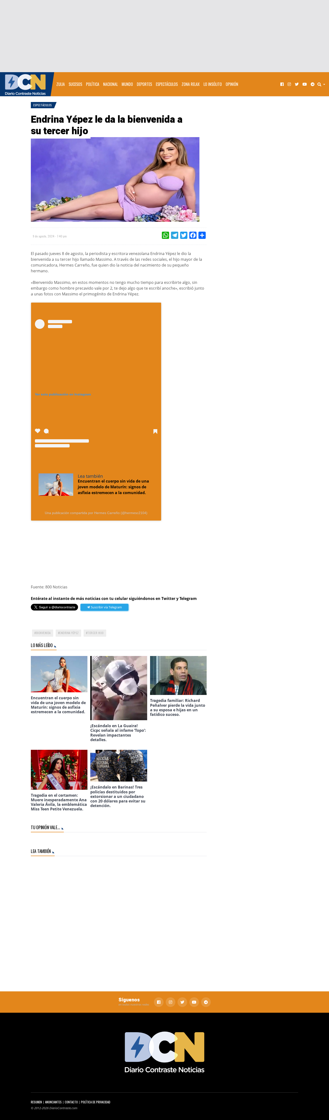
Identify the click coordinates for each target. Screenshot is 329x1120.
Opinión (232, 84)
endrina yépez (69, 633)
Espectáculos (167, 84)
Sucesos (75, 84)
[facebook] (282, 84)
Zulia (60, 84)
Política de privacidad (95, 1102)
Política (92, 84)
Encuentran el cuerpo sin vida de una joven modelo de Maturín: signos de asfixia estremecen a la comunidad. (113, 486)
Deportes (144, 84)
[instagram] (289, 84)
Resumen (36, 1102)
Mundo (127, 84)
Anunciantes (53, 1102)
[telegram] (312, 84)
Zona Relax (191, 84)
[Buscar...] (322, 84)
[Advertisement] (164, 36)
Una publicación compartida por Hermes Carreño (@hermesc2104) (96, 513)
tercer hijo (95, 633)
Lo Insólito (213, 84)
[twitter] (297, 84)
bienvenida (43, 633)
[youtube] (305, 84)
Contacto (71, 1102)
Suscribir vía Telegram (106, 607)
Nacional (110, 84)
